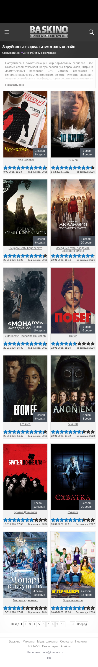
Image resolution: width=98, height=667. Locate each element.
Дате (26, 52)
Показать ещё (14, 85)
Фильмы (28, 641)
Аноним (73, 424)
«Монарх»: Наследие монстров (25, 336)
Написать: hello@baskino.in (45, 652)
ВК (49, 658)
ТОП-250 (33, 646)
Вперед (82, 624)
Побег (73, 336)
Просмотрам (48, 52)
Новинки (81, 641)
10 (92, 167)
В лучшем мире (73, 600)
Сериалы (66, 641)
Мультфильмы (47, 641)
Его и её (25, 424)
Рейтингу (35, 52)
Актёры (65, 646)
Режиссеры (50, 646)
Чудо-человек (25, 160)
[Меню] (6, 32)
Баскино (49, 32)
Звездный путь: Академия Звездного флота (73, 249)
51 (72, 624)
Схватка (73, 512)
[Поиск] (91, 32)
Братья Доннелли (25, 512)
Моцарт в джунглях (25, 600)
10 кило (73, 160)
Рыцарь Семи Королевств (25, 248)
